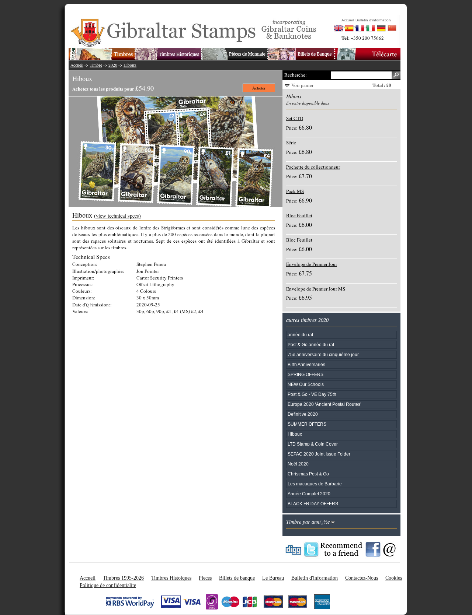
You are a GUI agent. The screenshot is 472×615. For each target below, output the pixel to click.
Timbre (96, 65)
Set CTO (294, 118)
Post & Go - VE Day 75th (312, 394)
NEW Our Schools (306, 384)
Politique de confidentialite (108, 585)
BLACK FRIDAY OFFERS (313, 503)
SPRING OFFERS (305, 374)
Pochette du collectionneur (313, 167)
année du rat (300, 334)
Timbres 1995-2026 (123, 578)
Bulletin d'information (314, 578)
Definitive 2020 (303, 414)
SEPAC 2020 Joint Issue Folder (319, 453)
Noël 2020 (298, 463)
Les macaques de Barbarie (315, 483)
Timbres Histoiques (171, 578)
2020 (112, 65)
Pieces (205, 578)
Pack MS (295, 191)
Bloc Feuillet (299, 215)
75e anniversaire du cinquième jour (323, 354)
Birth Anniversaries (306, 364)
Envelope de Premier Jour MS (315, 288)
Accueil (76, 65)
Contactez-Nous (361, 578)
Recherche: (295, 74)
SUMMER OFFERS (307, 424)
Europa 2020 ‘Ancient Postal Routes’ (324, 404)
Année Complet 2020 (309, 493)
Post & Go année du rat (311, 344)
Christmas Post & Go (308, 473)
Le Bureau (273, 578)
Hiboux (130, 65)
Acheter (259, 88)
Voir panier (302, 85)
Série (291, 142)
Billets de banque (237, 578)
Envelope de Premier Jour (311, 264)
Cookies (393, 578)
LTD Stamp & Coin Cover (313, 444)
